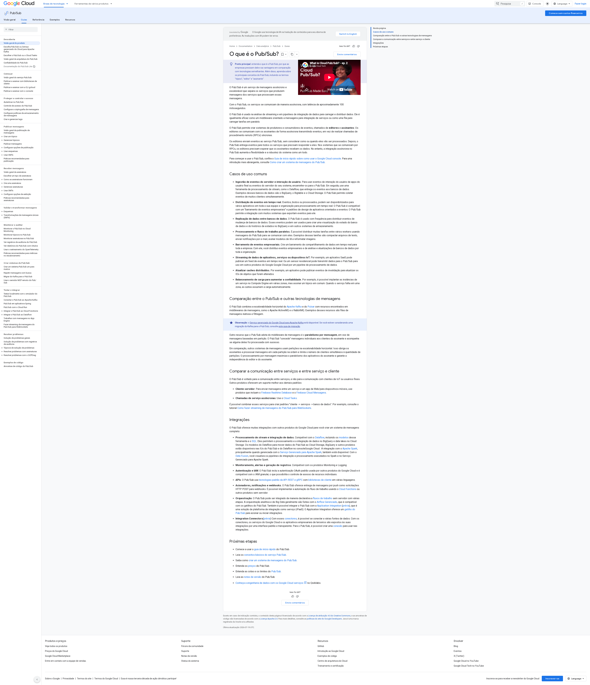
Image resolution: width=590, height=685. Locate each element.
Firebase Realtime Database (276, 392)
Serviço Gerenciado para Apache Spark (301, 452)
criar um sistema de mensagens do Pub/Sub (273, 560)
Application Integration (329, 505)
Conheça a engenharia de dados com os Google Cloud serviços (269, 582)
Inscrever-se (552, 678)
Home (232, 46)
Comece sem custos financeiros (566, 13)
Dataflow (319, 437)
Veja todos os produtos (56, 646)
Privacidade (68, 678)
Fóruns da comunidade (192, 646)
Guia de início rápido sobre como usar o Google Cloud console (307, 158)
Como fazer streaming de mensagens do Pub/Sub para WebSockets (274, 408)
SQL (254, 441)
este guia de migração (289, 326)
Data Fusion (242, 455)
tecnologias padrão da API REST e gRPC (281, 479)
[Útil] (353, 46)
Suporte (185, 651)
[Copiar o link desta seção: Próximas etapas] (260, 542)
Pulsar (311, 306)
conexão (337, 526)
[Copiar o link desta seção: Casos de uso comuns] (270, 174)
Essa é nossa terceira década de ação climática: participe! (148, 678)
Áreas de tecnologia (53, 3)
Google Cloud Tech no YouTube (469, 666)
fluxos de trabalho (322, 498)
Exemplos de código (327, 656)
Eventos (458, 651)
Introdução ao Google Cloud (331, 651)
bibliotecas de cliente (320, 479)
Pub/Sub (15, 13)
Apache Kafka (294, 306)
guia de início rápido (265, 549)
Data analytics (262, 46)
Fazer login (580, 3)
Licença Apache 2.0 (268, 619)
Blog (456, 646)
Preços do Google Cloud (56, 651)
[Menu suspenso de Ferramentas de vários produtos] (112, 3)
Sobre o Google (52, 678)
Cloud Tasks (290, 398)
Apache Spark (349, 448)
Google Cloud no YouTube (466, 661)
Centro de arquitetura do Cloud (332, 661)
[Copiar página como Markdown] (292, 54)
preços (252, 565)
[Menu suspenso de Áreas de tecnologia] (68, 3)
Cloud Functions (347, 489)
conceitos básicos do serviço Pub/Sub (265, 554)
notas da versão (252, 576)
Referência (38, 19)
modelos (343, 437)
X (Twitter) (459, 656)
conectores (291, 518)
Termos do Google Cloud (106, 678)
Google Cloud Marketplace (57, 656)
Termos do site (84, 678)
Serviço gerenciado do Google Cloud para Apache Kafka (277, 322)
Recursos (70, 19)
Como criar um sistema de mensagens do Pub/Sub (297, 162)
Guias (24, 19)
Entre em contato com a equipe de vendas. (65, 661)
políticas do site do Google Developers (324, 619)
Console (536, 3)
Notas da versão (189, 656)
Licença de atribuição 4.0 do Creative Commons (329, 616)
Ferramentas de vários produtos (91, 3)
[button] (20, 136)
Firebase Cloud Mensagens (311, 392)
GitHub (321, 646)
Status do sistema (190, 661)
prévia (346, 505)
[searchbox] (21, 29)
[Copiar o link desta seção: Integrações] (253, 420)
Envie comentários (347, 54)
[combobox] (509, 3)
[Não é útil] (358, 46)
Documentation (245, 46)
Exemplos (55, 19)
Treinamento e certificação (331, 666)
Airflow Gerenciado (327, 502)
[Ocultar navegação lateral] (37, 679)
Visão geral (9, 19)
